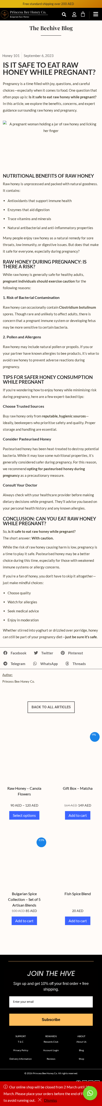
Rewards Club (51, 1041)
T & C (20, 1041)
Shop (81, 1058)
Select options (24, 815)
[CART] (83, 14)
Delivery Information (20, 1058)
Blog (81, 1050)
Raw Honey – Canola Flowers (24, 791)
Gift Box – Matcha (78, 788)
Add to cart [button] (78, 815)
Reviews (51, 1058)
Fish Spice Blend (78, 893)
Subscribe (51, 1020)
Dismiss (50, 1100)
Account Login (51, 1050)
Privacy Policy (20, 1050)
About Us (81, 1041)
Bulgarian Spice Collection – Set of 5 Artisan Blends (24, 899)
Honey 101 (11, 55)
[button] (15, 653)
